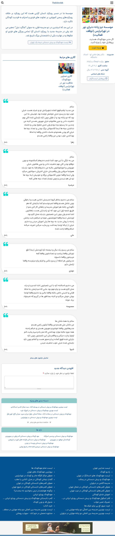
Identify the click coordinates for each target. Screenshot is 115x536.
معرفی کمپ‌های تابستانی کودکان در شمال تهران (89, 487)
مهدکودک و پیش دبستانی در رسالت (94, 479)
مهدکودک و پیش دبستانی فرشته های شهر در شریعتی (27, 439)
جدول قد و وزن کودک (42, 502)
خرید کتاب (47, 505)
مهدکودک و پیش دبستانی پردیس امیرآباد (58, 436)
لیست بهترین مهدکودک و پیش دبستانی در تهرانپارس (39, 417)
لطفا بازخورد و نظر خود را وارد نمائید (58, 373)
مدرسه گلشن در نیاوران (100, 483)
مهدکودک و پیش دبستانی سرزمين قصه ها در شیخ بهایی (39, 446)
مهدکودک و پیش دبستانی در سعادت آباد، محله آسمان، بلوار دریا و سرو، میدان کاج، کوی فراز (39, 414)
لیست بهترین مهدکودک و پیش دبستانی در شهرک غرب (39, 410)
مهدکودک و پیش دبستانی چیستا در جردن (39, 443)
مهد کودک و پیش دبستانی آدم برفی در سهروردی (22, 436)
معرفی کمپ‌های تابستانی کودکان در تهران (34, 483)
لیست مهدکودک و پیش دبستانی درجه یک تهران (49, 42)
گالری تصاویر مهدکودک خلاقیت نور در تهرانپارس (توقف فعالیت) (66, 83)
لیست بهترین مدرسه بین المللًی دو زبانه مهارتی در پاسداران (90, 509)
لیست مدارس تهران (101, 468)
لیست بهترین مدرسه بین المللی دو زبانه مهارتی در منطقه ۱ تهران (29, 509)
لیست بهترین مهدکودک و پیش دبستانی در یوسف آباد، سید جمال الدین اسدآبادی (39, 407)
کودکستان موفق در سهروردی (60, 439)
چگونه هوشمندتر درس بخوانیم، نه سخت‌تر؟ (33, 490)
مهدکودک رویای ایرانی (42, 494)
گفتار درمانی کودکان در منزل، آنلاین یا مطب (33, 479)
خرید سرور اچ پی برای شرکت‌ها (97, 505)
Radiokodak (57, 2)
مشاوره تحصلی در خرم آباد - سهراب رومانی (34, 513)
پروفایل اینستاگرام (97, 78)
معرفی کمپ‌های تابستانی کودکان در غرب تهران (90, 490)
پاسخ (5, 142)
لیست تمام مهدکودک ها (41, 468)
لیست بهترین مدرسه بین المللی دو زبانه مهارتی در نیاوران (85, 513)
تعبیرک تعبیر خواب (102, 502)
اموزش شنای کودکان (101, 494)
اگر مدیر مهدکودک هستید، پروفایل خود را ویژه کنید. (101, 41)
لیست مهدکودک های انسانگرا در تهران (93, 475)
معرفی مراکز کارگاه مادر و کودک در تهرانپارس (33, 475)
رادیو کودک (105, 471)
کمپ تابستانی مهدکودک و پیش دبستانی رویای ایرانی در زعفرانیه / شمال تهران (29, 498)
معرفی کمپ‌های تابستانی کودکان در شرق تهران (32, 487)
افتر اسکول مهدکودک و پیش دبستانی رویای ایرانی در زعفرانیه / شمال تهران (88, 498)
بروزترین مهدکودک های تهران (39, 471)
